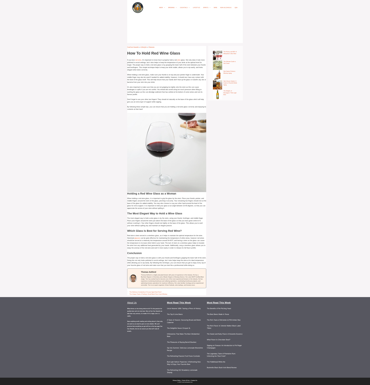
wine (178, 60)
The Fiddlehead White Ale (216, 362)
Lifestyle (196, 7)
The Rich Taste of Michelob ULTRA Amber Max (224, 320)
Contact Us (194, 380)
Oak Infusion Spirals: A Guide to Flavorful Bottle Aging (230, 83)
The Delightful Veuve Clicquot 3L (178, 328)
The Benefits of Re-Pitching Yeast (219, 308)
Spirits (205, 7)
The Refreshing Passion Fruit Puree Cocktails (183, 356)
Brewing (171, 7)
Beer (161, 7)
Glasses (151, 47)
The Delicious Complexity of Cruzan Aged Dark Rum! (145, 292)
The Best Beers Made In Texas (218, 314)
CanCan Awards (133, 47)
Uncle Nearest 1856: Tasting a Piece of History (184, 308)
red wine (138, 60)
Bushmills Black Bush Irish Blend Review (222, 367)
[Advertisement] (185, 29)
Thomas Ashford (148, 272)
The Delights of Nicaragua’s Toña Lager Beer (230, 92)
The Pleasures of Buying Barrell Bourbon (181, 342)
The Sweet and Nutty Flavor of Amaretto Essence (224, 334)
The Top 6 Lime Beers (175, 314)
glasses (137, 238)
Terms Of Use (186, 380)
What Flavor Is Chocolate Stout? (218, 340)
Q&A (236, 7)
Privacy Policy (177, 380)
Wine (215, 7)
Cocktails (184, 7)
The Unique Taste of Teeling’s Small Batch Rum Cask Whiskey (148, 294)
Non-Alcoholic (226, 7)
